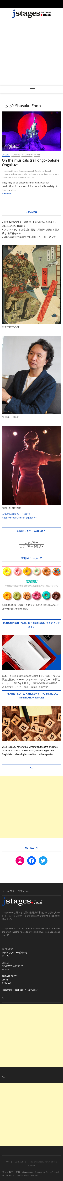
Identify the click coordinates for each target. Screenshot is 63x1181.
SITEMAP (31, 1165)
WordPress (6, 1175)
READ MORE (11, 193)
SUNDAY (30, 177)
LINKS (5, 979)
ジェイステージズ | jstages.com (17, 1172)
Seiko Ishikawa (29, 174)
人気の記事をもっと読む (15, 513)
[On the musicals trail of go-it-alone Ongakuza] (31, 131)
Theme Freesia (52, 1172)
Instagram (7, 989)
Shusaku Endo (19, 177)
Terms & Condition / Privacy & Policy (43, 1162)
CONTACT (7, 983)
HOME (5, 969)
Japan (37, 155)
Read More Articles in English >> (19, 517)
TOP (7, 1162)
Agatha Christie (11, 171)
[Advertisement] (31, 52)
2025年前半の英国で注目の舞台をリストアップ (30, 236)
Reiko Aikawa (16, 174)
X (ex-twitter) (31, 989)
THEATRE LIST (9, 976)
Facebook (18, 989)
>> (30, 513)
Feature (15, 155)
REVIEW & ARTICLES (12, 966)
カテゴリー (31, 542)
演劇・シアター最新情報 (14, 952)
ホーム (5, 956)
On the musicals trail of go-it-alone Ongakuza (30, 162)
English (6, 155)
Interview (26, 155)
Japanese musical (26, 171)
